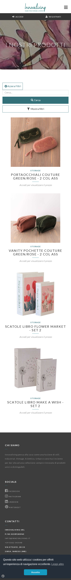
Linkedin (13, 502)
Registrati (54, 16)
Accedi (19, 16)
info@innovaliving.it (17, 538)
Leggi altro (57, 564)
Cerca (37, 100)
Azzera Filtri (14, 86)
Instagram (14, 496)
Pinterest (14, 507)
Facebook (14, 491)
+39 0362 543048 (13, 543)
